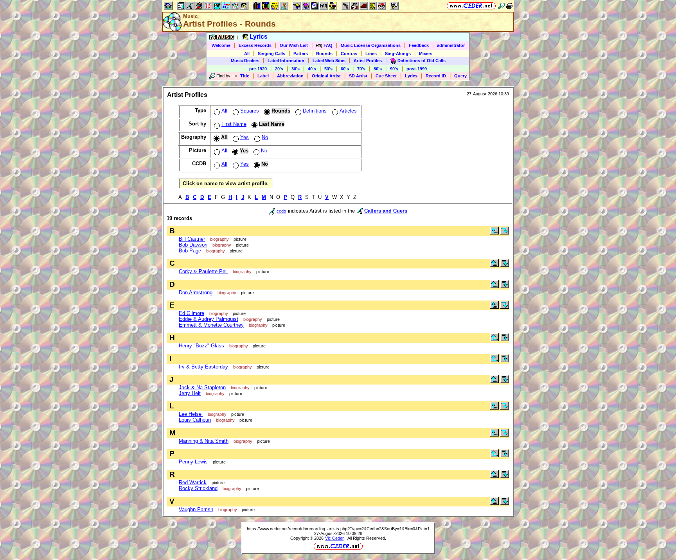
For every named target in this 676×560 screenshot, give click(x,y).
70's (361, 68)
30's (295, 68)
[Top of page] (494, 233)
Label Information (286, 60)
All (247, 53)
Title (244, 75)
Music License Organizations (371, 45)
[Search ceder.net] (501, 6)
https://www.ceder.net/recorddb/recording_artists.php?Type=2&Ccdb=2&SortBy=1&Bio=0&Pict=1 (338, 528)
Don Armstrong (195, 292)
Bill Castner (192, 239)
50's (328, 68)
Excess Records (255, 45)
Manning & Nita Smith (203, 441)
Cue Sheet (386, 75)
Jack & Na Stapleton (202, 387)
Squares (249, 111)
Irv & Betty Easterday (203, 367)
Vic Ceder (334, 538)
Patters (300, 53)
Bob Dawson (193, 245)
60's (345, 68)
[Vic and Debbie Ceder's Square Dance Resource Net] (471, 6)
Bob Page (190, 251)
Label (263, 75)
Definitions (315, 111)
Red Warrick (193, 482)
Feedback (419, 45)
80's (378, 68)
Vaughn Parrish (196, 509)
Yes (244, 137)
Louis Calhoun (195, 420)
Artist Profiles (368, 60)
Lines (371, 53)
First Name (233, 124)
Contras (349, 53)
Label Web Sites (329, 60)
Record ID (436, 75)
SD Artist (358, 75)
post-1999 (416, 68)
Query (460, 75)
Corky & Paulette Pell (203, 271)
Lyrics (411, 75)
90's (394, 68)
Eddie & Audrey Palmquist (208, 319)
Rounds (324, 53)
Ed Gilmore (191, 313)
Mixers (425, 53)
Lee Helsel (191, 414)
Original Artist (326, 75)
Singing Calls (271, 53)
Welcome (221, 45)
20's (279, 68)
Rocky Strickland (198, 488)
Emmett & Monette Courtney (211, 325)
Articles (348, 111)
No (265, 137)
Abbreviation (290, 75)
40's (312, 68)
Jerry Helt (190, 393)
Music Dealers (245, 60)
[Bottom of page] (504, 233)
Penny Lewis (193, 462)
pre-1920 (258, 68)
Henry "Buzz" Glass (201, 346)
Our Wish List (294, 45)
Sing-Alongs (398, 53)
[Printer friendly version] (509, 6)
